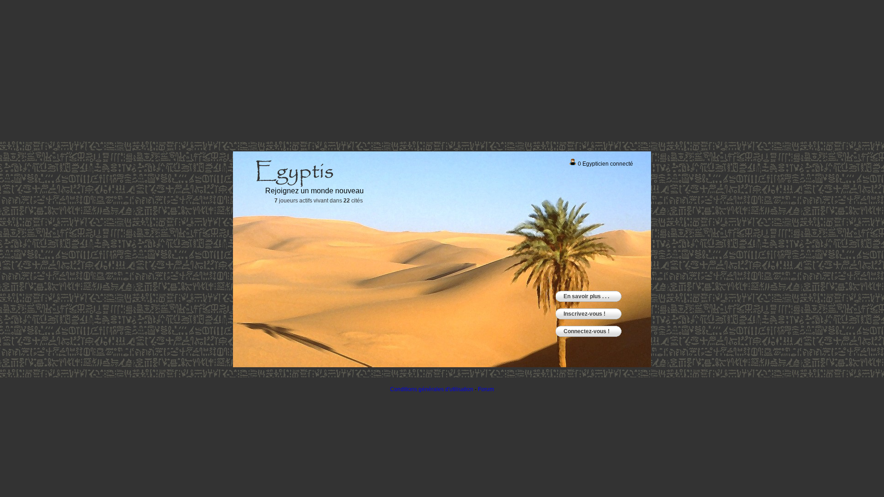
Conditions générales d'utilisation (431, 389)
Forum (486, 389)
